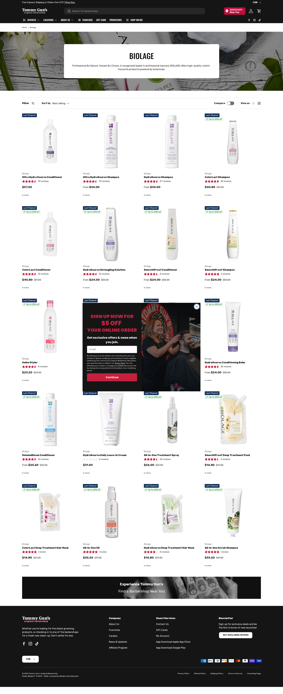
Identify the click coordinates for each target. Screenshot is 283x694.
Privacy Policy (120, 363)
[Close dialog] (196, 306)
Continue (112, 377)
